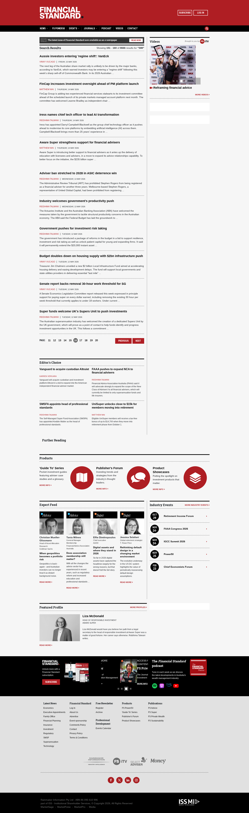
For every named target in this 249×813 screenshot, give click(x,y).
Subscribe (185, 12)
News (43, 28)
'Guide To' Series (51, 468)
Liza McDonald (93, 616)
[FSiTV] (204, 41)
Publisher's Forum (109, 468)
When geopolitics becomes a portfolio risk (51, 556)
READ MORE (45, 582)
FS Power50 (58, 28)
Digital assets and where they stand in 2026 (104, 550)
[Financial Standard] (62, 13)
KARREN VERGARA (48, 376)
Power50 (169, 554)
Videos (119, 28)
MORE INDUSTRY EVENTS (196, 505)
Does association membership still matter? (76, 556)
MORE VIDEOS (201, 95)
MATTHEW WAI (98, 415)
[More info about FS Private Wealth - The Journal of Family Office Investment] (139, 671)
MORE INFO (44, 485)
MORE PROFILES (138, 607)
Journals (89, 28)
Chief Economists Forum (178, 566)
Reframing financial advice (172, 87)
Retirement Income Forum (179, 516)
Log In (200, 12)
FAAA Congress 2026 (176, 528)
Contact (132, 28)
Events (73, 28)
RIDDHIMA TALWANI (100, 380)
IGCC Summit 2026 (174, 541)
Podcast (106, 28)
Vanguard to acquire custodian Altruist (64, 369)
